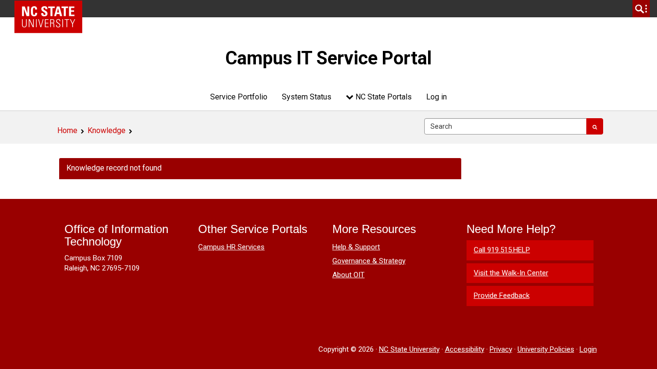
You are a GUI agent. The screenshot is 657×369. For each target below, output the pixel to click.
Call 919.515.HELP (502, 250)
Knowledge (107, 130)
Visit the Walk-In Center (511, 273)
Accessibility (464, 349)
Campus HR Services (231, 247)
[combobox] (505, 126)
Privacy (501, 349)
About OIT (348, 275)
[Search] (594, 126)
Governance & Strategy (368, 261)
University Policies (546, 349)
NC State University (409, 349)
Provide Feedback (502, 295)
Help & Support (356, 247)
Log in (436, 96)
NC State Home (52, 8)
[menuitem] (239, 97)
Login (588, 349)
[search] (641, 8)
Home (67, 130)
